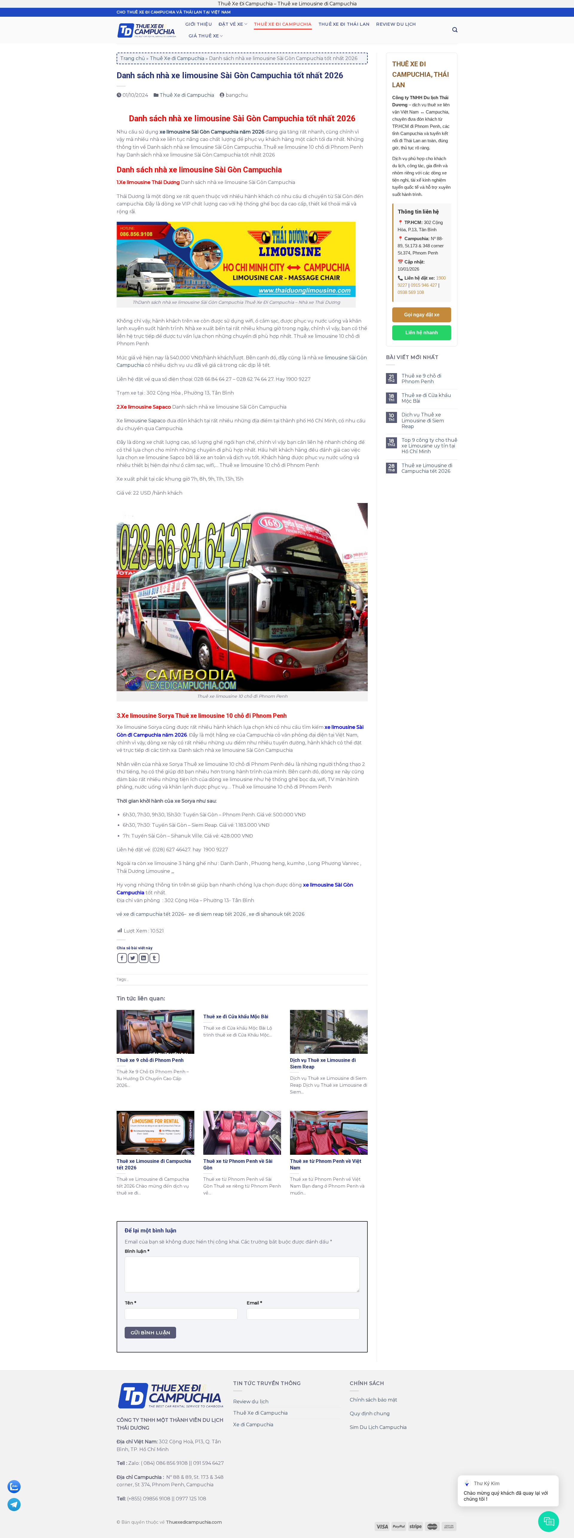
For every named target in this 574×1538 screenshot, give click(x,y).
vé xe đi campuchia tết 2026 (150, 914)
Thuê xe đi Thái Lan (344, 24)
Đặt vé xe (231, 24)
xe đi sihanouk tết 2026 (276, 914)
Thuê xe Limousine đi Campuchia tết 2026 (427, 468)
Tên (130, 1303)
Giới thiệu (198, 24)
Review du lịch (396, 24)
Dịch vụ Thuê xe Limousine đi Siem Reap (423, 420)
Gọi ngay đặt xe (421, 314)
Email (254, 1303)
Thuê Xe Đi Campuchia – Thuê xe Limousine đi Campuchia (287, 4)
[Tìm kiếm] (454, 30)
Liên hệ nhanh (421, 332)
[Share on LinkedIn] (144, 958)
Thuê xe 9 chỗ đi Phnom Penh (421, 378)
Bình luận (137, 1251)
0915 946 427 (424, 285)
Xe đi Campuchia (253, 1424)
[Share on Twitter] (133, 958)
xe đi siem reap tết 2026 (217, 914)
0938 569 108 (411, 292)
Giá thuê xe (204, 36)
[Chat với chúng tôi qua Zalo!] (14, 1486)
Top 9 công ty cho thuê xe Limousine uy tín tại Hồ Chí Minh (429, 445)
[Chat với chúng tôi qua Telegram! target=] (14, 1504)
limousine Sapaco (145, 421)
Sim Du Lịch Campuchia (378, 1427)
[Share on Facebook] (122, 958)
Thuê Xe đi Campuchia (283, 24)
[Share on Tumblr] (154, 958)
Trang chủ (132, 58)
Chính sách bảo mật (373, 1400)
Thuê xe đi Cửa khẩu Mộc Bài (426, 398)
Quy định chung (370, 1413)
